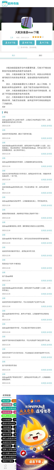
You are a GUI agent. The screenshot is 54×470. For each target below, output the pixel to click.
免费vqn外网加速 (9, 408)
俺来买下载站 (8, 461)
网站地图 (6, 401)
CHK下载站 (7, 431)
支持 (42, 126)
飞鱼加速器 (7, 427)
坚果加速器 (7, 405)
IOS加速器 (7, 420)
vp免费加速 (7, 446)
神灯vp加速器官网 (10, 438)
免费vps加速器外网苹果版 (13, 416)
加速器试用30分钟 (10, 442)
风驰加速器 (7, 412)
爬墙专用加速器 (9, 423)
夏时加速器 (7, 435)
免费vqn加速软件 (9, 457)
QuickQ (16, 401)
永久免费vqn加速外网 (11, 453)
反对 (48, 126)
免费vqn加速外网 (9, 450)
